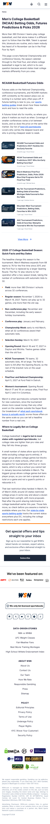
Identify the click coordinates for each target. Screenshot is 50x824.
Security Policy (25, 735)
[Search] (39, 4)
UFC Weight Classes (25, 637)
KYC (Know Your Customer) (25, 730)
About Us (25, 665)
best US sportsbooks (30, 126)
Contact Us (25, 670)
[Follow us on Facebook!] (9, 616)
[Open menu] (45, 4)
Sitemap (25, 693)
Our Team (25, 675)
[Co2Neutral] (32, 766)
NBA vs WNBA (25, 633)
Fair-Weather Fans (25, 642)
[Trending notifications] (31, 4)
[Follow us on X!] (15, 616)
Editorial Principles (25, 707)
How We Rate (25, 679)
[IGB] (37, 750)
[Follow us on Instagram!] (28, 616)
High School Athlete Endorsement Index (25, 651)
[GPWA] (18, 766)
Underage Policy (25, 721)
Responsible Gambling (25, 684)
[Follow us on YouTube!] (21, 616)
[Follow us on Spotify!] (34, 616)
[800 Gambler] (34, 758)
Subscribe (25, 558)
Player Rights (25, 726)
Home (4, 12)
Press (25, 689)
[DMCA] (12, 750)
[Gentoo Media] (15, 758)
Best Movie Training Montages (25, 647)
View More (23, 239)
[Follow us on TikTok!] (40, 616)
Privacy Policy (25, 712)
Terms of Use (25, 716)
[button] (45, 4)
